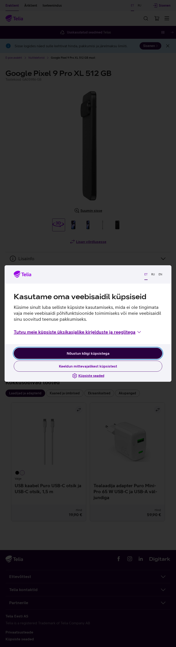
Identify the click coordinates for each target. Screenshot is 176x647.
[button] (78, 332)
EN (160, 274)
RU (153, 274)
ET (146, 274)
